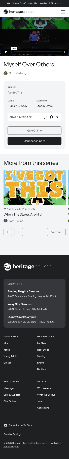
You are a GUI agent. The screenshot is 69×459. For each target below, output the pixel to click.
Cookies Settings (12, 434)
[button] (62, 12)
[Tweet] (57, 117)
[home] (19, 11)
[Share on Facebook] (51, 117)
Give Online (34, 130)
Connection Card (34, 140)
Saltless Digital (11, 446)
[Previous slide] (8, 232)
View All (56, 232)
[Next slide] (19, 232)
